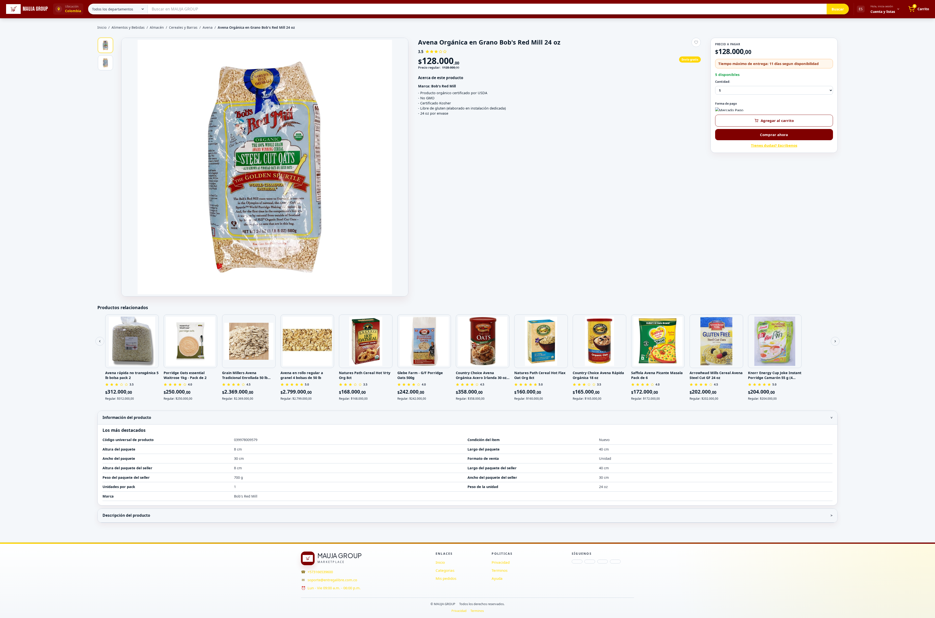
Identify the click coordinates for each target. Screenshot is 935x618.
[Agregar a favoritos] (696, 42)
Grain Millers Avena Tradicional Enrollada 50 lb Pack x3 (245, 375)
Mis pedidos (446, 578)
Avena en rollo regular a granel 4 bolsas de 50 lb (301, 375)
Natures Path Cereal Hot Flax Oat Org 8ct (539, 375)
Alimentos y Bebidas (128, 27)
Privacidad (501, 562)
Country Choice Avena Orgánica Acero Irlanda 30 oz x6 (481, 375)
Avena (208, 27)
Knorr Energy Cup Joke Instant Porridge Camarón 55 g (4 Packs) (774, 375)
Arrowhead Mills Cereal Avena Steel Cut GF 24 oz (716, 375)
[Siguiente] (835, 341)
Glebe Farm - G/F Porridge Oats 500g (420, 375)
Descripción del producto (126, 515)
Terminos (499, 570)
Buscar (838, 9)
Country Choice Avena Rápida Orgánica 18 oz (598, 375)
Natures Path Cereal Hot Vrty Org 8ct (364, 375)
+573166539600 (320, 571)
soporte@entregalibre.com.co (332, 579)
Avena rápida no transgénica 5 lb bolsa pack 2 (132, 375)
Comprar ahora (774, 134)
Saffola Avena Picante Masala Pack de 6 (657, 375)
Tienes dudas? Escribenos (774, 145)
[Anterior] (99, 341)
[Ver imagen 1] (105, 45)
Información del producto (127, 417)
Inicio (101, 27)
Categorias (445, 570)
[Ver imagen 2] (105, 62)
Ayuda (497, 578)
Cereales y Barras (183, 27)
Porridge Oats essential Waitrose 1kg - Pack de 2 (185, 375)
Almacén (157, 27)
